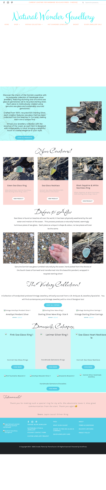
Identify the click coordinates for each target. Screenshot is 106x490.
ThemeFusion (52, 483)
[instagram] (8, 2)
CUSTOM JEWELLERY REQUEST (38, 473)
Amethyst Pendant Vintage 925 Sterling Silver (53, 339)
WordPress (83, 483)
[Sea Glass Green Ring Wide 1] (18, 158)
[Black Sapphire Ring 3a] (87, 158)
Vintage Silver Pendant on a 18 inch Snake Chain (89, 339)
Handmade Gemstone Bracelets (53, 410)
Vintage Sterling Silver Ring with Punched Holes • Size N (17, 339)
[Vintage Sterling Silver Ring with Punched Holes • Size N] (17, 310)
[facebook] (4, 2)
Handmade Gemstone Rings (53, 386)
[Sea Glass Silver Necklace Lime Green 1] (53, 158)
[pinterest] (12, 2)
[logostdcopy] (12, 468)
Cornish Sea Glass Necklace (88, 386)
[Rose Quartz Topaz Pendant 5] (91, 102)
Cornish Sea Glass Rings (17, 386)
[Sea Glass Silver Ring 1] (76, 107)
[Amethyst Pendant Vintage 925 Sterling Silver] (53, 310)
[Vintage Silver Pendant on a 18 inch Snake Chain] (89, 310)
